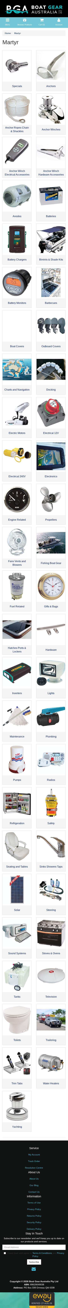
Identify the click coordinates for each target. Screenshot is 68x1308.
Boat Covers (17, 346)
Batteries (51, 216)
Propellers (51, 519)
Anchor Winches (51, 129)
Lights (51, 693)
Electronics (51, 476)
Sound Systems (17, 953)
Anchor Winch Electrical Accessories (17, 173)
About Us (34, 1178)
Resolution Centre (34, 1167)
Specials (17, 86)
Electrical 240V (17, 476)
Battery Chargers (17, 259)
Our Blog (34, 1185)
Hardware (51, 650)
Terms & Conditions (42, 1253)
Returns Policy (34, 1216)
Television (51, 996)
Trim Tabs (17, 1083)
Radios (51, 780)
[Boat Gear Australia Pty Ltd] (34, 8)
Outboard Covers (51, 346)
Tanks (17, 996)
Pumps (17, 780)
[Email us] (34, 1269)
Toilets (17, 1040)
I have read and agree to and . (35, 1254)
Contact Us (34, 1192)
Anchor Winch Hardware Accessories (51, 173)
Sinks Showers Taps (51, 866)
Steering (51, 910)
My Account (34, 1154)
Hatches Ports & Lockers (17, 650)
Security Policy (34, 1222)
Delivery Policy (34, 1229)
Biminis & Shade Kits (51, 259)
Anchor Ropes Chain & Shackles (17, 129)
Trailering (51, 1040)
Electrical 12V (51, 433)
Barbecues (51, 303)
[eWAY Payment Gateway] (42, 1300)
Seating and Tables (17, 866)
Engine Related (17, 519)
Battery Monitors (17, 303)
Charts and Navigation (17, 389)
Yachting (17, 1126)
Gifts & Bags (51, 606)
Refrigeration (17, 823)
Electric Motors (17, 433)
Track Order (34, 1161)
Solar (17, 910)
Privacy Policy (34, 1209)
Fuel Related (17, 606)
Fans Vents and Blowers (17, 563)
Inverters (17, 693)
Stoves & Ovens (51, 953)
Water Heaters (51, 1083)
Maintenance (17, 736)
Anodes (17, 216)
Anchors (51, 86)
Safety (51, 823)
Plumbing (51, 736)
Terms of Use (34, 1202)
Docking (51, 389)
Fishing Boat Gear (51, 563)
